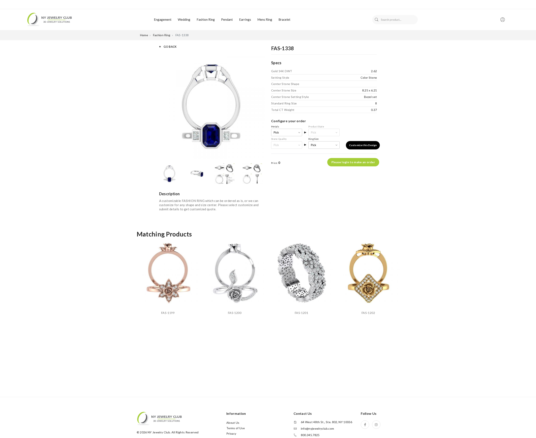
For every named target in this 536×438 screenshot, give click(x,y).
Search (376, 19)
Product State (316, 126)
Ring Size (313, 138)
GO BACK (170, 46)
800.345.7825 (310, 435)
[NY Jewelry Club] (49, 19)
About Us (233, 422)
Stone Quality (279, 138)
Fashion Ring (161, 35)
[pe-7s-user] (503, 21)
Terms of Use (235, 428)
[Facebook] (365, 424)
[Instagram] (376, 424)
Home (144, 35)
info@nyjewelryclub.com (317, 428)
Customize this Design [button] (363, 145)
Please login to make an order (353, 162)
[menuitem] (162, 19)
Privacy (231, 433)
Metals (275, 126)
